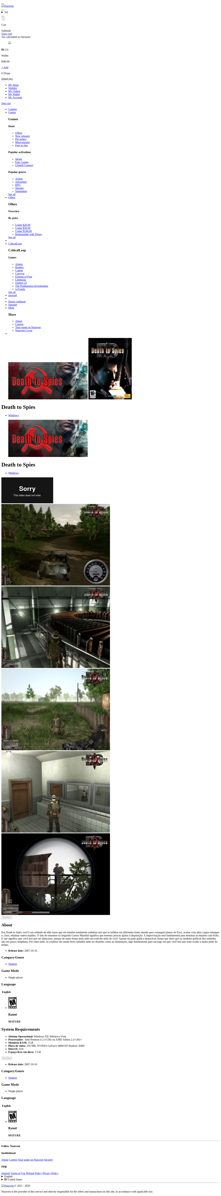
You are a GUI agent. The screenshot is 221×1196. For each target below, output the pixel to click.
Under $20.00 (22, 224)
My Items (13, 85)
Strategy (12, 964)
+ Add (4, 67)
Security (48, 1159)
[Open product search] (2, 16)
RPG (18, 185)
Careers (19, 324)
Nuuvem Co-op (23, 330)
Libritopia (20, 279)
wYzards (20, 289)
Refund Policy (34, 1173)
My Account (15, 97)
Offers (18, 132)
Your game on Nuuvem (28, 327)
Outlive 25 (21, 282)
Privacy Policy (50, 1173)
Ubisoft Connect (24, 165)
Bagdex (19, 267)
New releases (22, 136)
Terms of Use (18, 1173)
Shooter (19, 188)
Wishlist (12, 88)
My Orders (14, 91)
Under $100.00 (23, 231)
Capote (19, 270)
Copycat (19, 273)
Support (5, 1173)
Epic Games (21, 162)
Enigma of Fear (23, 276)
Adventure (21, 181)
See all (12, 194)
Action (19, 178)
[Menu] (2, 3)
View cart (6, 33)
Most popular (22, 142)
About (18, 321)
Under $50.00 (22, 228)
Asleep (19, 264)
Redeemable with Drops (28, 234)
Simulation (21, 191)
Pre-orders (20, 139)
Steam (18, 159)
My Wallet (14, 94)
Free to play (21, 145)
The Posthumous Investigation (31, 286)
